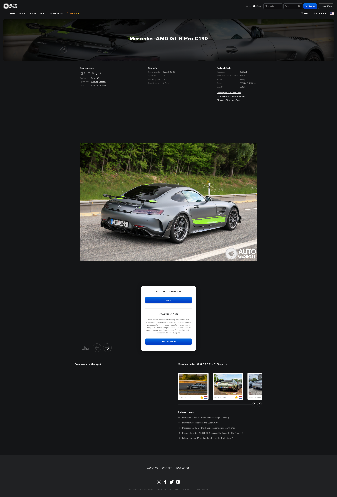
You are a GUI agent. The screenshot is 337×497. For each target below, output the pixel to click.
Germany (102, 82)
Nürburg (94, 82)
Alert (306, 13)
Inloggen (321, 13)
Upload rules (56, 13)
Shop (42, 13)
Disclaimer (202, 489)
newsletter (183, 468)
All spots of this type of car (228, 100)
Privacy (187, 489)
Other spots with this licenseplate (231, 96)
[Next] (259, 404)
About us (152, 468)
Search (312, 6)
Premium (74, 13)
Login (168, 300)
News (247, 6)
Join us (32, 13)
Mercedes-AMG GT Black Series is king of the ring (205, 417)
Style (93, 78)
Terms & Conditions (168, 489)
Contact (167, 468)
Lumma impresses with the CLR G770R (200, 422)
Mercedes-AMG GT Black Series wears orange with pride (208, 427)
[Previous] (254, 404)
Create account (168, 341)
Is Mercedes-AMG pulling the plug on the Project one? (207, 438)
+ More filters (326, 6)
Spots (258, 6)
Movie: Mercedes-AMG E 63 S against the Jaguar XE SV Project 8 (212, 433)
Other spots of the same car (229, 92)
